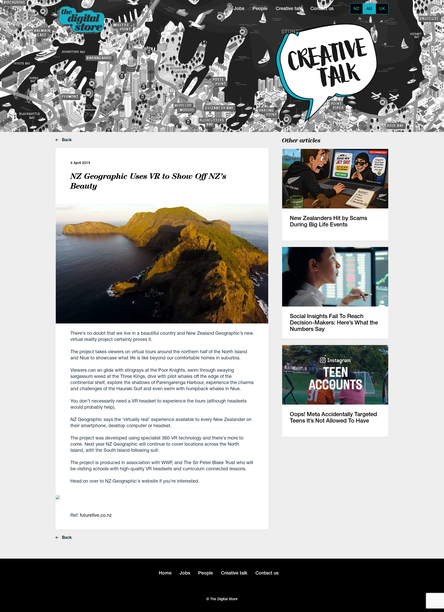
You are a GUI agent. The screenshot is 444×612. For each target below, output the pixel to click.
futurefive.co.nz (96, 515)
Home (165, 573)
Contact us (322, 8)
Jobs (239, 8)
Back (66, 139)
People (260, 8)
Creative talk (289, 8)
